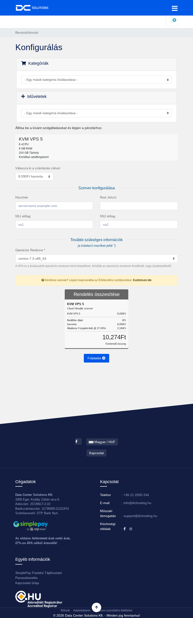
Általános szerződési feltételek (112, 610)
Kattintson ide (142, 280)
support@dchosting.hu (140, 516)
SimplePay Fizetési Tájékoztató (38, 573)
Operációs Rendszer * (30, 250)
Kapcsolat (96, 453)
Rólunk (65, 610)
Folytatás (95, 358)
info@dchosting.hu (137, 503)
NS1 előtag (22, 216)
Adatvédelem (81, 610)
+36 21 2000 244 (136, 495)
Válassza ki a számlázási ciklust (37, 168)
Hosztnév (21, 197)
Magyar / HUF (104, 442)
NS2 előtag (107, 216)
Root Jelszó (108, 197)
